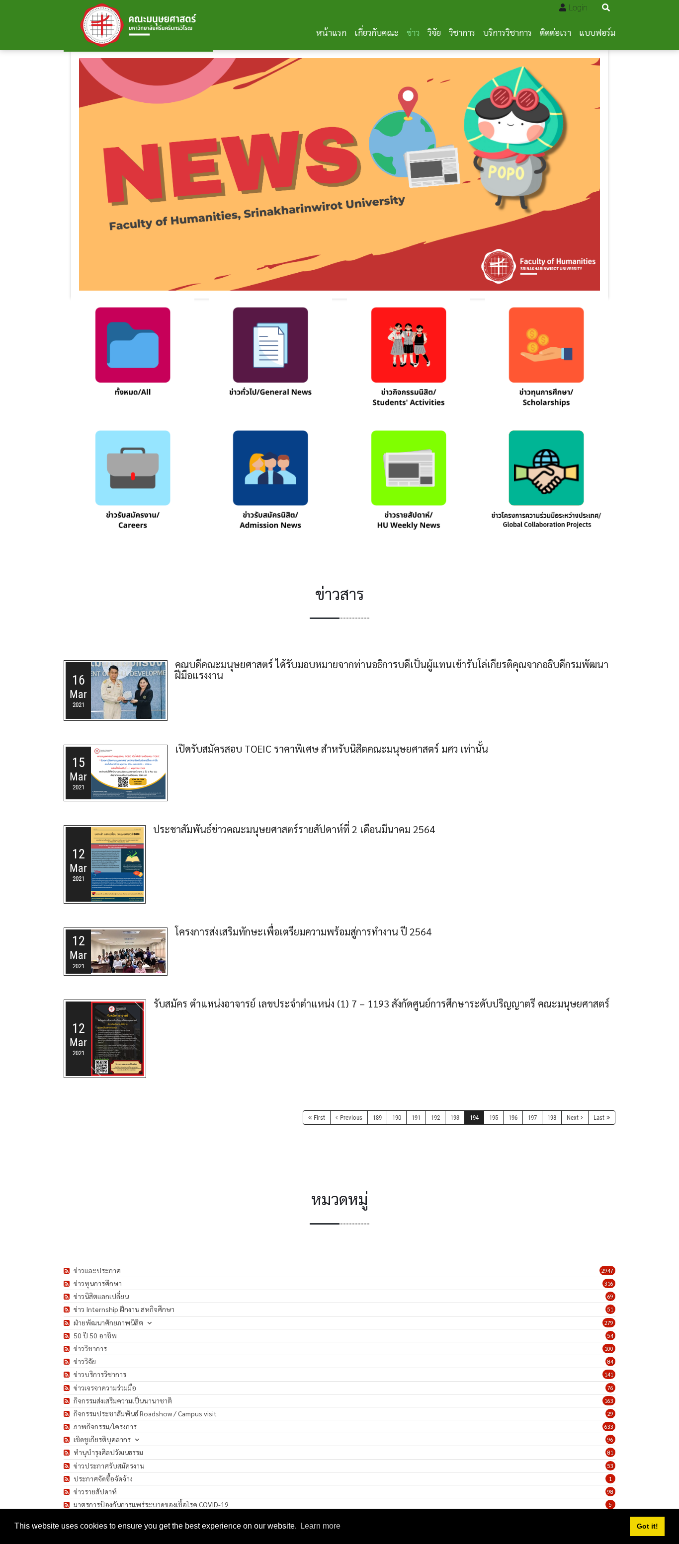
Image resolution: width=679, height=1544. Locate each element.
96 (610, 1439)
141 (608, 1374)
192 (435, 1117)
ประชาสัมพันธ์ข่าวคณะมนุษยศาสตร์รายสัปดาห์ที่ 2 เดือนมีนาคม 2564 (294, 829)
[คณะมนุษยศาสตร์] (138, 25)
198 (551, 1117)
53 (610, 1465)
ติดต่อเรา (555, 32)
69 (610, 1296)
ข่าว (413, 32)
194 (474, 1117)
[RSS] (68, 1270)
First (319, 1117)
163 (608, 1400)
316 (608, 1283)
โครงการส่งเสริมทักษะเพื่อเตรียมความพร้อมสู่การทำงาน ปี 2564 (303, 931)
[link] (132, 360)
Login (578, 7)
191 (416, 1117)
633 (608, 1426)
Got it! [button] (647, 1526)
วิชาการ (462, 32)
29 (610, 1413)
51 (610, 1309)
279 (608, 1322)
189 (377, 1117)
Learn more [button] (320, 1526)
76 (610, 1387)
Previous (351, 1117)
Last (599, 1117)
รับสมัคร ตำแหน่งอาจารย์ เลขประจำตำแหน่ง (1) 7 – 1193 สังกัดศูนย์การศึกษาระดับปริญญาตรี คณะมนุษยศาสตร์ (381, 1003)
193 (454, 1117)
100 (608, 1348)
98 (610, 1491)
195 (493, 1117)
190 (396, 1117)
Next (573, 1117)
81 (610, 1452)
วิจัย (434, 32)
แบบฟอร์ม (597, 32)
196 (513, 1117)
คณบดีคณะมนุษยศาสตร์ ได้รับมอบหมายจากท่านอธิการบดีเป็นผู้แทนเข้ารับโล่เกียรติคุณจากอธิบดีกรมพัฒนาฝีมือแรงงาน (391, 670)
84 (610, 1361)
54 (610, 1335)
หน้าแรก (331, 32)
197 (532, 1117)
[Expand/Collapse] (149, 1322)
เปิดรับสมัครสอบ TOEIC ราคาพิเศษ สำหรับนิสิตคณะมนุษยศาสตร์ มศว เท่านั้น (331, 748)
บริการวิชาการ (507, 32)
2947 (607, 1270)
